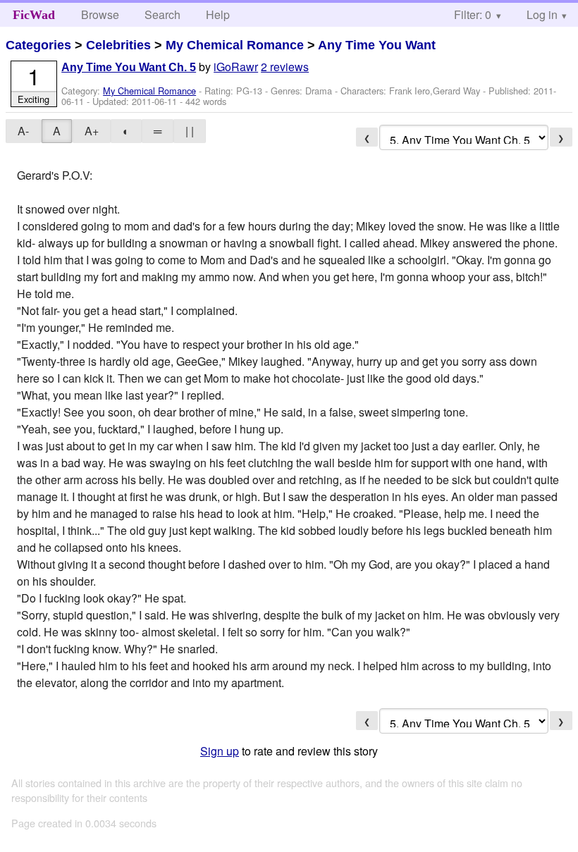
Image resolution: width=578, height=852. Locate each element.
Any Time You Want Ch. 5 (128, 67)
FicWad (34, 15)
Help (218, 14)
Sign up (219, 751)
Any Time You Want (377, 45)
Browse (100, 14)
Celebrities (118, 45)
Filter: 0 (472, 14)
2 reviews (285, 66)
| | (189, 131)
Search (162, 14)
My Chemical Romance (235, 45)
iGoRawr (236, 66)
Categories (38, 45)
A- (23, 131)
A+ (92, 131)
